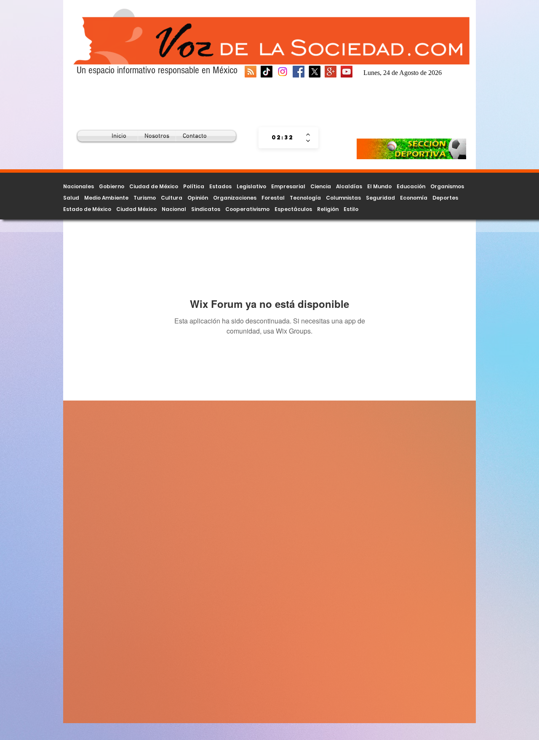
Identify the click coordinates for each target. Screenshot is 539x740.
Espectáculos (293, 209)
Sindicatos (205, 209)
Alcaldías (349, 186)
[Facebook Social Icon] (298, 71)
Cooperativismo (247, 209)
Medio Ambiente (106, 198)
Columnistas (343, 198)
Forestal (273, 198)
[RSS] (250, 71)
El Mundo (379, 186)
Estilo (351, 209)
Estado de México (87, 209)
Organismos (447, 186)
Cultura (171, 198)
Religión (328, 209)
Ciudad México (136, 209)
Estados (220, 186)
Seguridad (380, 198)
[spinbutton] (282, 137)
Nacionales (78, 186)
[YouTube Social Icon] (346, 71)
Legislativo (251, 186)
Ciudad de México (153, 186)
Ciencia (320, 186)
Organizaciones (234, 198)
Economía (413, 198)
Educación (411, 186)
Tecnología (305, 198)
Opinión (197, 198)
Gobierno (111, 186)
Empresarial (288, 186)
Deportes (445, 198)
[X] (314, 71)
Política (193, 186)
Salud (71, 198)
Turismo (144, 198)
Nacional (174, 209)
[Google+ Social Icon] (330, 71)
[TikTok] (266, 71)
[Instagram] (282, 71)
